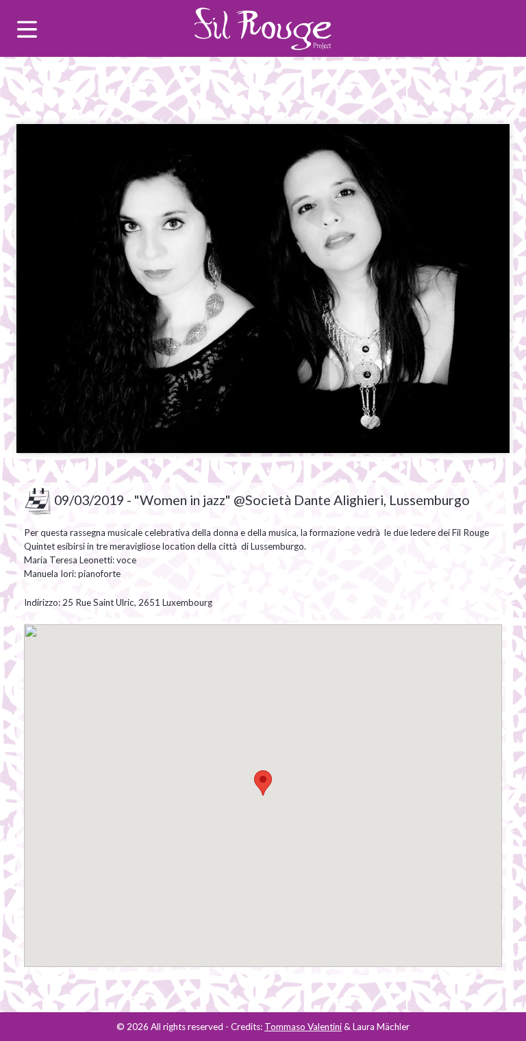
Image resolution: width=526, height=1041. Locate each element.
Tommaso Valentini (303, 1026)
